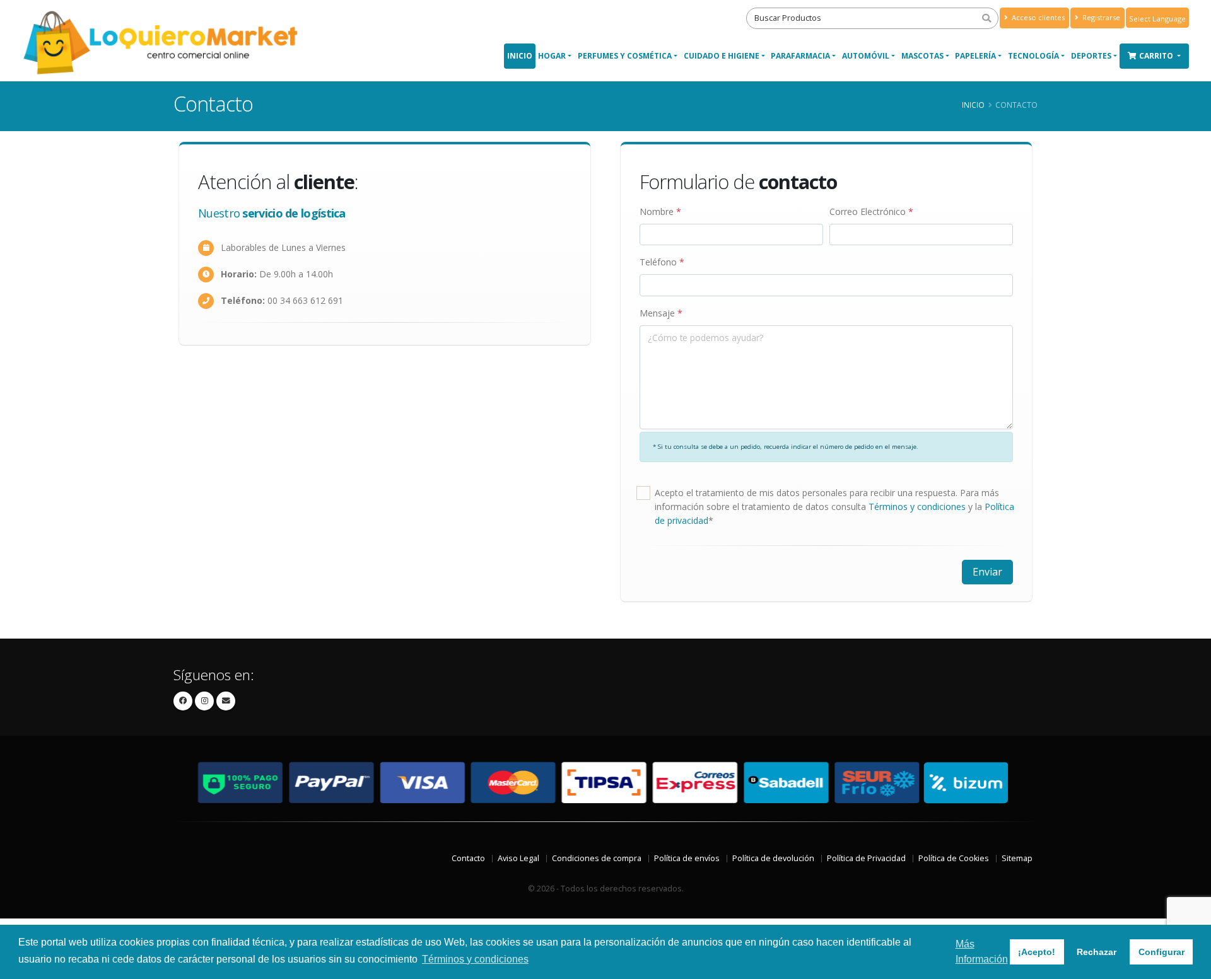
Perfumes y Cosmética (625, 55)
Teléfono (662, 262)
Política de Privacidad (866, 858)
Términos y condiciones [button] (475, 959)
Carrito (1157, 55)
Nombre (660, 211)
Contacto (468, 858)
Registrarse (1100, 17)
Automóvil (865, 55)
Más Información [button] (982, 952)
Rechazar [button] (1096, 952)
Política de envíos (687, 858)
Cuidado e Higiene (721, 55)
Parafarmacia (800, 55)
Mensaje (661, 313)
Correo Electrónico (871, 211)
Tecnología (1033, 55)
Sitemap (1017, 858)
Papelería (975, 55)
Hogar (552, 55)
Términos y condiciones (917, 507)
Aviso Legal (518, 858)
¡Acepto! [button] (1036, 952)
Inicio (519, 55)
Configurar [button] (1161, 952)
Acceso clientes (1037, 17)
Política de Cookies (953, 858)
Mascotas (922, 55)
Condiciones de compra (596, 858)
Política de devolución (773, 858)
